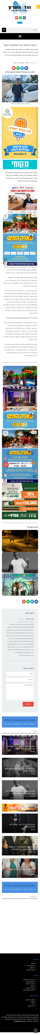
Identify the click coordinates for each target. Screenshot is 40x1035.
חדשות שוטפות (30, 981)
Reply (22, 619)
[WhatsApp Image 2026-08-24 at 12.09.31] (20, 240)
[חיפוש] (4, 30)
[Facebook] (24, 17)
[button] (38, 7)
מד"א (33, 1004)
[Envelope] (16, 17)
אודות (33, 963)
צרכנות (33, 986)
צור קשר (32, 968)
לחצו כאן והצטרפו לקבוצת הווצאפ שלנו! (20, 72)
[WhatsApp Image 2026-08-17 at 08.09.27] (20, 501)
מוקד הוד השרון (30, 1000)
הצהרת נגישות (30, 970)
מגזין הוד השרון (30, 984)
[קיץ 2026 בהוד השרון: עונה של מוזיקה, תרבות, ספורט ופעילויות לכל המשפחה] (20, 133)
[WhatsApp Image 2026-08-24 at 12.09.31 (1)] (20, 456)
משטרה (32, 1002)
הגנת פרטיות (31, 965)
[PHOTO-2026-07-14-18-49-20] (22, 199)
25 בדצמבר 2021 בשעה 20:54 (26, 621)
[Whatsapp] (20, 17)
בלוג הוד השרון (30, 988)
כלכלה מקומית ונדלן (29, 990)
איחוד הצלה (31, 1006)
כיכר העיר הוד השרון (29, 979)
